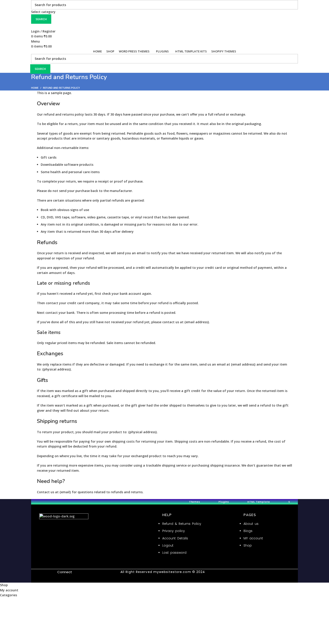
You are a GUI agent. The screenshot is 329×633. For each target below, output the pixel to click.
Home (34, 87)
